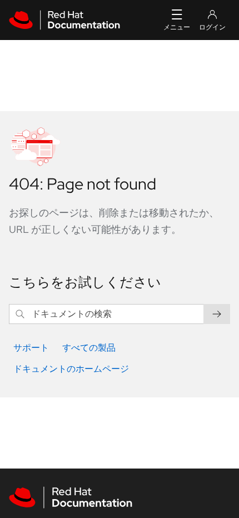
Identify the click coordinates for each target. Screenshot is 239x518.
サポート (31, 347)
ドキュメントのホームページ (71, 369)
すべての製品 (89, 347)
